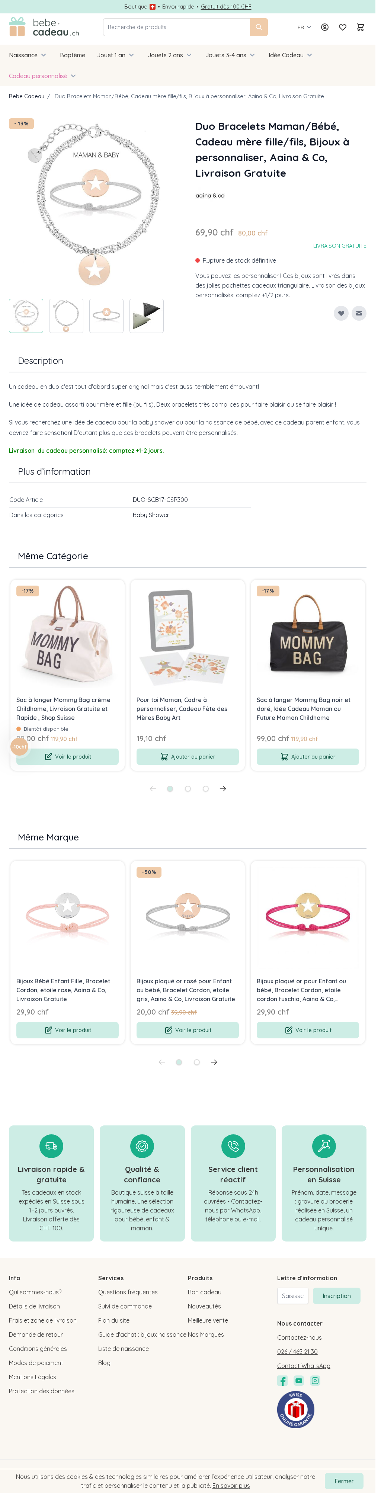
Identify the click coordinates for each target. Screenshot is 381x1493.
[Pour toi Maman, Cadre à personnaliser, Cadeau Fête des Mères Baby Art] (188, 637)
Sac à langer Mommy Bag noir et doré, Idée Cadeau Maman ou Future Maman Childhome (303, 708)
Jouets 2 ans (165, 55)
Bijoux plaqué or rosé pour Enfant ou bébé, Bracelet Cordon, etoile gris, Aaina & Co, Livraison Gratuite (186, 990)
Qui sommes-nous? (35, 1292)
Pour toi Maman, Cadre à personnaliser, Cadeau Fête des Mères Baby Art (182, 708)
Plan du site (113, 1320)
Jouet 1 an (111, 55)
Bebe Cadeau (26, 96)
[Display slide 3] (206, 789)
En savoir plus (231, 1485)
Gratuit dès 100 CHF (226, 6)
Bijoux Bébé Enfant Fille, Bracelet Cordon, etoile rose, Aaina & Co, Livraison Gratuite (63, 990)
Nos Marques (206, 1334)
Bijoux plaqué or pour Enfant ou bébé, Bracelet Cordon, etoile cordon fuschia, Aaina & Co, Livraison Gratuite (301, 990)
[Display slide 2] (188, 789)
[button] (210, 196)
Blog (104, 1363)
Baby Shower (151, 515)
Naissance (23, 55)
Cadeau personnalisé (38, 76)
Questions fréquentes (128, 1292)
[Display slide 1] (170, 789)
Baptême (72, 55)
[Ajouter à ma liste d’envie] (341, 313)
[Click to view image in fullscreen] (94, 204)
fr (301, 27)
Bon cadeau (204, 1292)
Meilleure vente (208, 1320)
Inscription (337, 1296)
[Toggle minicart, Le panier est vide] (360, 27)
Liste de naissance (123, 1348)
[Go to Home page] (44, 27)
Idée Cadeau (286, 55)
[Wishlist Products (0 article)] (343, 27)
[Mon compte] (325, 27)
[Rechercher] (259, 27)
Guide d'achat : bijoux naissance (142, 1334)
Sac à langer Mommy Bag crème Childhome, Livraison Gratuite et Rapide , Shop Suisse (63, 708)
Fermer (344, 1481)
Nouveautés (204, 1306)
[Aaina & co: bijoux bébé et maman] (210, 196)
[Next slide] (223, 789)
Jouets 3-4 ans (225, 55)
